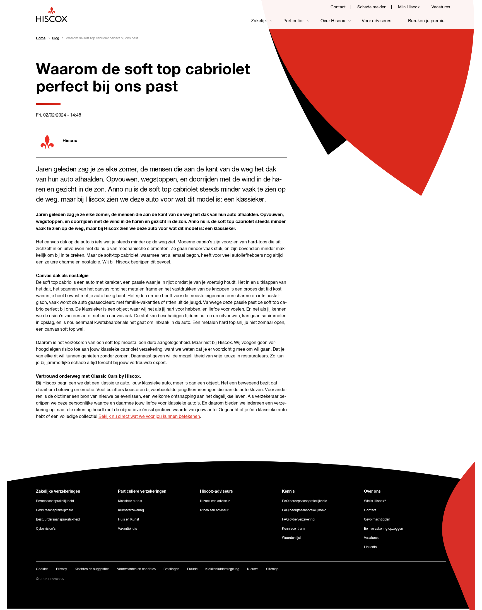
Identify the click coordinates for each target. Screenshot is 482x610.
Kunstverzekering (131, 510)
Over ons (372, 491)
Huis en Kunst (128, 519)
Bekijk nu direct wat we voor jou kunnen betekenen (149, 417)
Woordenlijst (291, 538)
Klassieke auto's (130, 501)
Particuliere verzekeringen (142, 491)
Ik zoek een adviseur (215, 501)
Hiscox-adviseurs (216, 491)
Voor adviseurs (376, 21)
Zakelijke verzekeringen (58, 491)
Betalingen (171, 569)
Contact (338, 7)
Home (40, 38)
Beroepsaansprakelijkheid (55, 501)
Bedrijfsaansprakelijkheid (54, 510)
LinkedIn (370, 547)
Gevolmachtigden (377, 519)
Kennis (288, 491)
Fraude (192, 569)
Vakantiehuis (127, 529)
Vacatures (441, 7)
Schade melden (371, 7)
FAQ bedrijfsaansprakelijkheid (304, 510)
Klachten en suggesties (92, 569)
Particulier (293, 21)
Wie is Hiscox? (375, 501)
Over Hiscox (332, 21)
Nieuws (252, 569)
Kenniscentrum (293, 529)
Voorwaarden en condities (136, 569)
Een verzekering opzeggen (383, 529)
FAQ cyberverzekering (298, 519)
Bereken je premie (426, 21)
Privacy (61, 569)
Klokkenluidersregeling (222, 569)
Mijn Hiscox (409, 7)
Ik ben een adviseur (214, 510)
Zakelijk (259, 21)
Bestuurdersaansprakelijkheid (58, 519)
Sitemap (272, 569)
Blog (55, 38)
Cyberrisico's (46, 529)
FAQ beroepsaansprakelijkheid (304, 501)
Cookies (42, 569)
